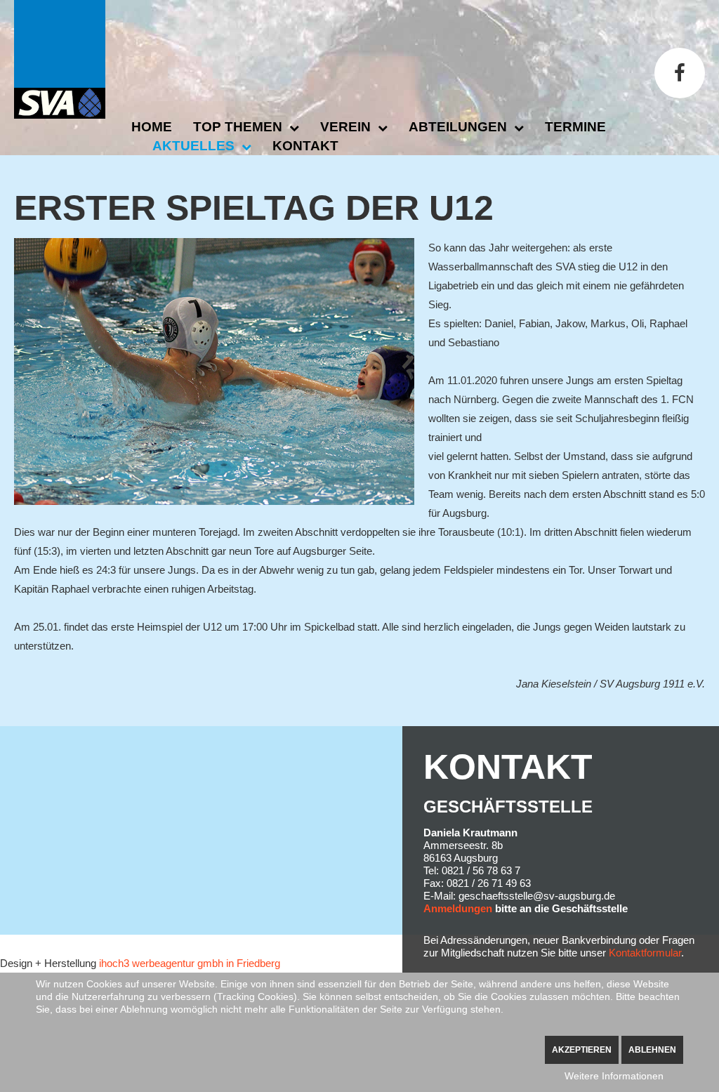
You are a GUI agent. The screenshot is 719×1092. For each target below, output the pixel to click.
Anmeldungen (457, 908)
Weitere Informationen (614, 1075)
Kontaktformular (645, 953)
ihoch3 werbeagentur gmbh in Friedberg (189, 963)
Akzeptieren (582, 1050)
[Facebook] (679, 73)
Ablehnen (652, 1050)
